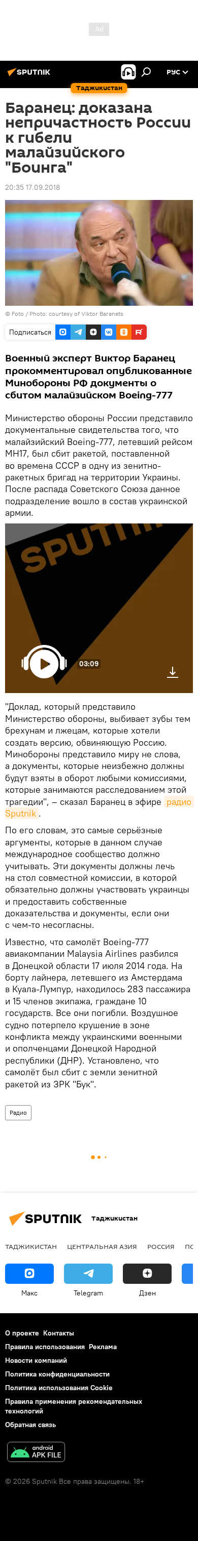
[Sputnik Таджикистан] (30, 75)
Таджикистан (31, 1246)
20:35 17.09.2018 (32, 187)
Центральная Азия (102, 1246)
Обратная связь (30, 1424)
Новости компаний (36, 1360)
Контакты (58, 1332)
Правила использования (45, 1346)
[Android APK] (36, 1453)
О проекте (22, 1332)
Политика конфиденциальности (57, 1373)
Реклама (103, 1346)
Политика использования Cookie (59, 1387)
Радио (18, 1112)
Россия (161, 1246)
